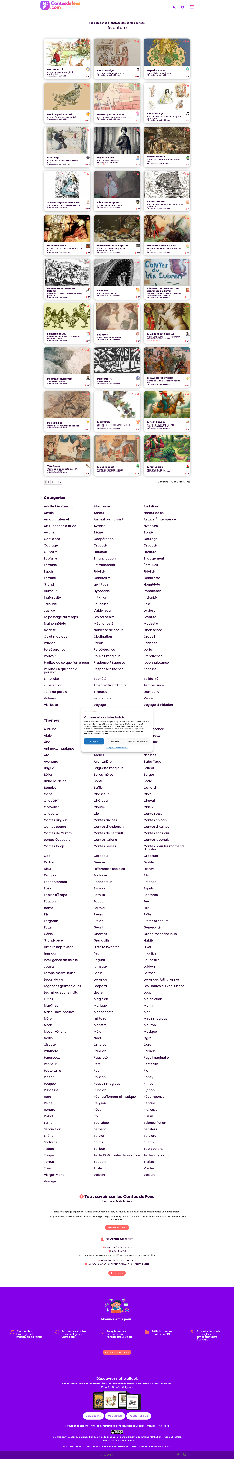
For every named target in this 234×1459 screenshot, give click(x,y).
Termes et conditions (76, 1425)
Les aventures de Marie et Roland (62, 290)
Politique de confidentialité (117, 748)
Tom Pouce (53, 466)
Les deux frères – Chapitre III (113, 245)
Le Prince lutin (155, 467)
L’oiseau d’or (54, 422)
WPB (109, 1455)
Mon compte (115, 1416)
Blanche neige (155, 113)
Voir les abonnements (117, 1352)
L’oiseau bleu (104, 378)
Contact (151, 1425)
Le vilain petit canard (59, 114)
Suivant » (56, 482)
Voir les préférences (138, 741)
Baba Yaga (53, 157)
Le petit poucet (105, 467)
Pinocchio (102, 290)
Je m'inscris (116, 1273)
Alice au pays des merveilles (63, 202)
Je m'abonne (93, 1416)
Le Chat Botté (55, 69)
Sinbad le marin (156, 201)
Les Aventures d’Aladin (160, 377)
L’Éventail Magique (108, 202)
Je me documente (117, 1227)
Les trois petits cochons (110, 114)
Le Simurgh (103, 422)
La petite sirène (156, 70)
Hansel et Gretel (156, 156)
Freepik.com (127, 1446)
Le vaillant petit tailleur (160, 333)
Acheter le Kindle (139, 1416)
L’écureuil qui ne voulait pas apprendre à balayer (163, 290)
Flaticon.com (165, 1446)
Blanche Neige (105, 70)
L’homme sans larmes (59, 378)
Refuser (115, 741)
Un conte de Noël (56, 245)
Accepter (94, 741)
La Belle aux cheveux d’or (161, 245)
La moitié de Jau (56, 333)
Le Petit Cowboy (156, 422)
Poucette (102, 334)
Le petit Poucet (105, 157)
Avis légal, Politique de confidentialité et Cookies (117, 1425)
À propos (164, 1425)
